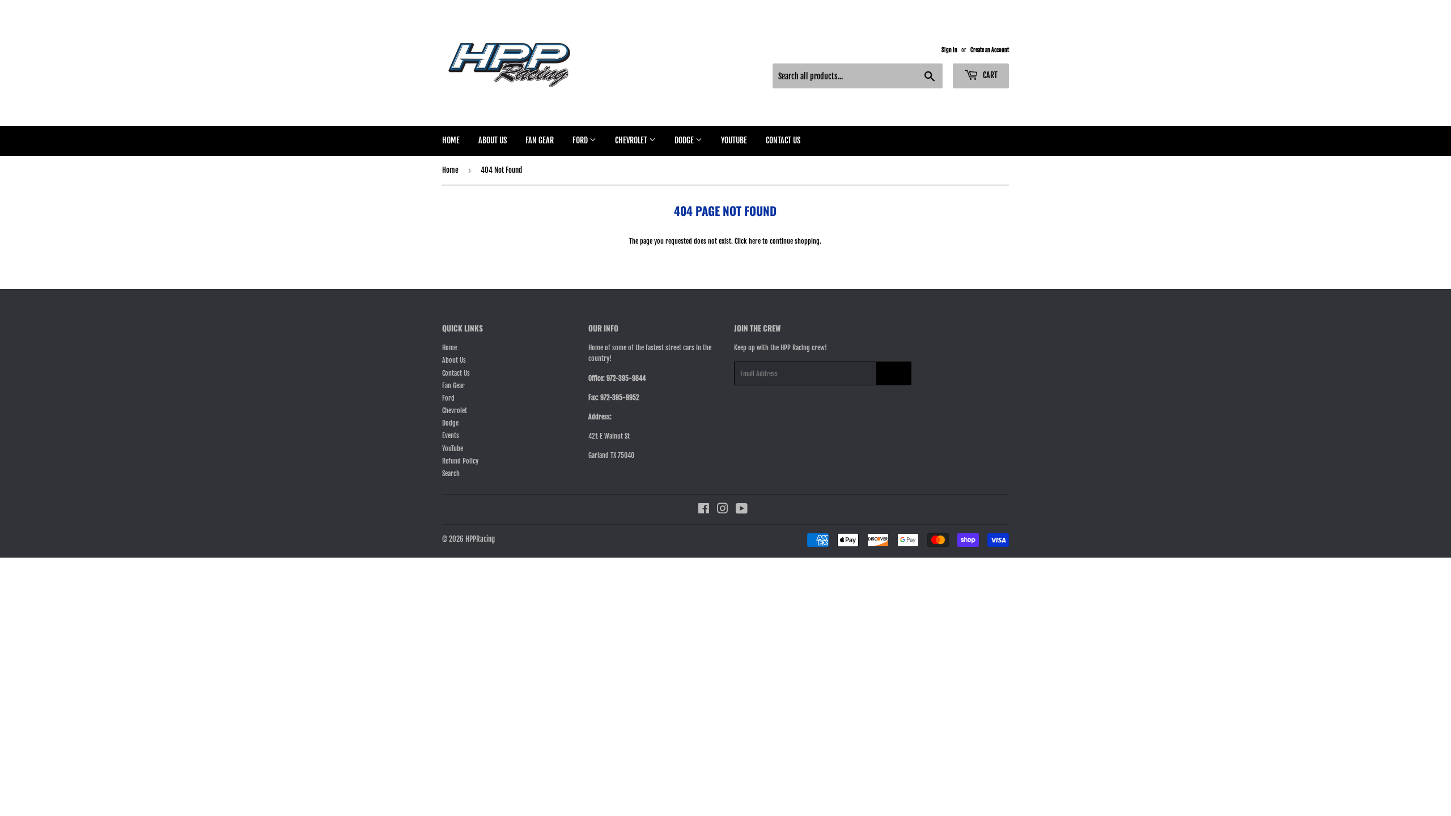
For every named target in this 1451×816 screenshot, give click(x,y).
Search (451, 473)
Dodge (684, 140)
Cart (989, 75)
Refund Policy (460, 461)
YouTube (734, 140)
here (755, 241)
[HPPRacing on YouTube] (742, 510)
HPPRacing (480, 538)
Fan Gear (539, 140)
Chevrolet (632, 140)
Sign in (949, 50)
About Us (492, 140)
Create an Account (989, 50)
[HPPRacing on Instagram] (722, 510)
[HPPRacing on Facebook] (704, 510)
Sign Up (894, 373)
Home (451, 140)
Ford (580, 140)
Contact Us (783, 140)
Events (450, 435)
